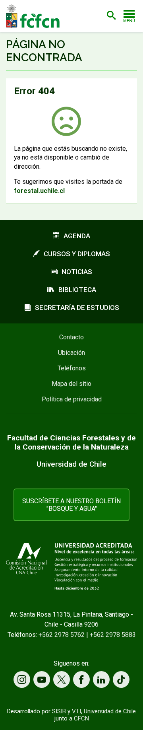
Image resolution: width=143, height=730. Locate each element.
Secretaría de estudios (77, 307)
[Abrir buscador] (111, 15)
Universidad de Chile (110, 711)
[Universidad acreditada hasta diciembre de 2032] (71, 566)
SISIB (59, 711)
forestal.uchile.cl (39, 191)
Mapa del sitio (71, 383)
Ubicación (71, 352)
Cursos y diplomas (77, 254)
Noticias (77, 272)
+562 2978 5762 (62, 635)
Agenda (77, 236)
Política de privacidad (72, 399)
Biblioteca (77, 290)
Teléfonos (72, 368)
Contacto (71, 337)
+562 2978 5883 (113, 635)
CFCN (81, 718)
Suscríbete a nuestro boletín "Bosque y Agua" (71, 504)
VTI (76, 711)
